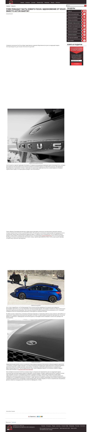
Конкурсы (28, 2)
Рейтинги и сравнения (72, 28)
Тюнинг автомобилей (72, 31)
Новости (70, 11)
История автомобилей (73, 37)
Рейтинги (58, 2)
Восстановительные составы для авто (49, 428)
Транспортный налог (65, 428)
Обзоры (52, 2)
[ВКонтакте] (37, 416)
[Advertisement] (77, 86)
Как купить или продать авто (74, 25)
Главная (22, 2)
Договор (33, 2)
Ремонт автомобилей (72, 17)
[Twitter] (39, 416)
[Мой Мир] (42, 416)
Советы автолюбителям (73, 14)
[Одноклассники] (40, 416)
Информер (47, 2)
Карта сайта (74, 428)
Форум (53, 426)
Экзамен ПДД (40, 2)
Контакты (82, 426)
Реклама (77, 426)
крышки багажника (47, 235)
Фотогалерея (71, 40)
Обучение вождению (72, 34)
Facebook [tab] (14, 422)
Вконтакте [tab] (8, 422)
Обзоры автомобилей (72, 20)
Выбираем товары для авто (74, 22)
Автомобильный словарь (46, 429)
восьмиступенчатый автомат (26, 369)
